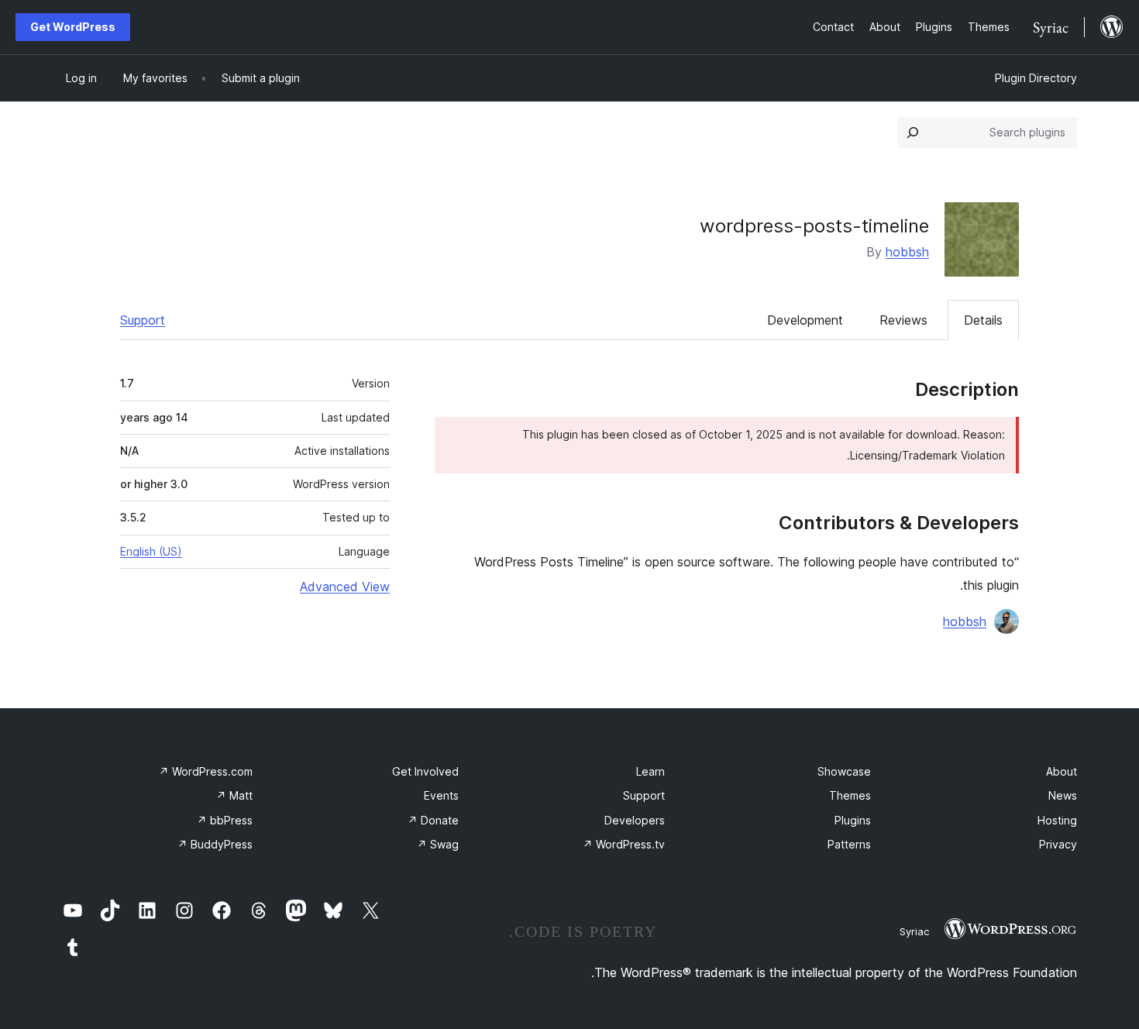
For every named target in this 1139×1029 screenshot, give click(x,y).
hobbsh (907, 252)
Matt (234, 795)
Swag (438, 844)
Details (983, 320)
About (1061, 771)
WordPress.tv (624, 844)
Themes (850, 795)
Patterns (849, 844)
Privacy (1058, 844)
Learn (650, 771)
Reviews (903, 320)
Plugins (852, 820)
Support (142, 320)
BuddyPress (215, 844)
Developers (634, 820)
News (1062, 795)
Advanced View (345, 586)
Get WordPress (72, 26)
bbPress (225, 820)
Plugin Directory (1036, 77)
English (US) (151, 551)
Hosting (1057, 820)
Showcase (844, 771)
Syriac (914, 931)
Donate (433, 820)
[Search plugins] (912, 132)
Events (441, 795)
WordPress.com (206, 771)
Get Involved (425, 771)
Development (805, 320)
